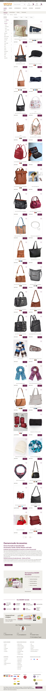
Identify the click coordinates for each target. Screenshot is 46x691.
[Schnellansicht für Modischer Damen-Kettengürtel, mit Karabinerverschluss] (40, 238)
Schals (6, 31)
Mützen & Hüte (7, 29)
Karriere (5, 664)
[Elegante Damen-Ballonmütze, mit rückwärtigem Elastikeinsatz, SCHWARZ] (35, 65)
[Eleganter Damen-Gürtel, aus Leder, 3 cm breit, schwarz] (36, 360)
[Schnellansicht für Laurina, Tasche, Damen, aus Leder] (25, 67)
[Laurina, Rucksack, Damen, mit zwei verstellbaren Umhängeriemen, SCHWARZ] (21, 163)
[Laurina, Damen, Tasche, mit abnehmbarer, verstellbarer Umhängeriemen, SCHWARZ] (21, 335)
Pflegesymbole (20, 661)
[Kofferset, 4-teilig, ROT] (19, 433)
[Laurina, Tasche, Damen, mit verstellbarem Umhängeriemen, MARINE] (20, 261)
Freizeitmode (6, 38)
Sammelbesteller (20, 649)
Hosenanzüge (6, 43)
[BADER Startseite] (8, 4)
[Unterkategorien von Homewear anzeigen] (11, 40)
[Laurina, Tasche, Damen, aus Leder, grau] (34, 506)
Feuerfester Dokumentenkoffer (35, 161)
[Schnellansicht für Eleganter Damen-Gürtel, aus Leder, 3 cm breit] (40, 362)
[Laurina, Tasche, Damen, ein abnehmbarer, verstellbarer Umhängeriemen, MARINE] (35, 408)
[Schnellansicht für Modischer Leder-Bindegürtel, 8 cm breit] (40, 92)
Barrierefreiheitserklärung (34, 651)
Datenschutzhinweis (28, 591)
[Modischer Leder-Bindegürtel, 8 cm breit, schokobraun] (37, 89)
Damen (5, 645)
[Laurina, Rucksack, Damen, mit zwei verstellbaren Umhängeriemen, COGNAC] (19, 187)
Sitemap (5, 644)
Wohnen (5, 649)
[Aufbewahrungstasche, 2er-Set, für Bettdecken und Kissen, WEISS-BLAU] (21, 40)
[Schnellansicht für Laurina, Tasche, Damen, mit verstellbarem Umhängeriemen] (25, 92)
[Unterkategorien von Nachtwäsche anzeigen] (11, 51)
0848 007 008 (9, 634)
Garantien (32, 648)
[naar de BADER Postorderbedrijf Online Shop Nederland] (12, 676)
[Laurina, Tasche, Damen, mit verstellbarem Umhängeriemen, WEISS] (22, 89)
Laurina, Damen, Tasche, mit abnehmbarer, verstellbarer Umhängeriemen (20, 334)
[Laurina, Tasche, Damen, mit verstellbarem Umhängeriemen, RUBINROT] (35, 531)
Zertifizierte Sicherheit (20, 648)
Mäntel (5, 49)
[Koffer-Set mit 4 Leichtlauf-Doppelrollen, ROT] (19, 506)
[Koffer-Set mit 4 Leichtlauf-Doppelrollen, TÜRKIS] (22, 506)
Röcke (5, 54)
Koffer (6, 28)
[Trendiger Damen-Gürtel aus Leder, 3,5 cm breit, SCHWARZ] (35, 40)
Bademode (5, 33)
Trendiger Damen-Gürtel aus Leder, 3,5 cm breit (35, 39)
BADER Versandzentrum (7, 663)
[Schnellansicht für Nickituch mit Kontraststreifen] (25, 533)
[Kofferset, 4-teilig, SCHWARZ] (21, 433)
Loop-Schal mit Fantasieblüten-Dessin (35, 456)
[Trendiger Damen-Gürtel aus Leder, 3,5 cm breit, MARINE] (34, 40)
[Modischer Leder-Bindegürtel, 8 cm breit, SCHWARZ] (36, 89)
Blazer (5, 34)
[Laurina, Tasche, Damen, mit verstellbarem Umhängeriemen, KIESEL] (35, 285)
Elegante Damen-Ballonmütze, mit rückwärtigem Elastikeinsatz (35, 63)
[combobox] (19, 4)
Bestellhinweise (20, 660)
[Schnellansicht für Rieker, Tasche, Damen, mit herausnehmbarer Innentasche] (25, 238)
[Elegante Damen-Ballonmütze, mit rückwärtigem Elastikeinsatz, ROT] (34, 65)
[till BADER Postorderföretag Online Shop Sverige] (7, 676)
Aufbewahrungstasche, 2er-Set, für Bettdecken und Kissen (20, 39)
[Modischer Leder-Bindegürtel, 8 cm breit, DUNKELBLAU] (34, 89)
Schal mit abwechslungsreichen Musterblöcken (35, 383)
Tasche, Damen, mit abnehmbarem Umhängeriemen (20, 407)
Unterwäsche (6, 648)
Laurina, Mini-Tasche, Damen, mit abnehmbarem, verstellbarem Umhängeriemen (20, 284)
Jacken (5, 44)
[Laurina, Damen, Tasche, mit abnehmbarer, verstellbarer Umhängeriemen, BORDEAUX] (19, 335)
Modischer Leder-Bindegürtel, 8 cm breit (35, 88)
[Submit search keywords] (24, 4)
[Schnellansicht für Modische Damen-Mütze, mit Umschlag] (25, 459)
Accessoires (5, 23)
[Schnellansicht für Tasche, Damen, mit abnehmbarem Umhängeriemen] (25, 410)
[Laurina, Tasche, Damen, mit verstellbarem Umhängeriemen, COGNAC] (18, 89)
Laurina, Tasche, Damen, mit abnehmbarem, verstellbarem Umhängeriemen (35, 113)
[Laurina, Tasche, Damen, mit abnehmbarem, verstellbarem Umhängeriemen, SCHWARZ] (21, 310)
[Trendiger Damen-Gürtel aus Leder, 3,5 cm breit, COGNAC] (32, 40)
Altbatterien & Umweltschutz (34, 649)
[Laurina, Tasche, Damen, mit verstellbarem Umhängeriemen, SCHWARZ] (21, 89)
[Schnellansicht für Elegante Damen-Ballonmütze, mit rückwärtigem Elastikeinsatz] (40, 67)
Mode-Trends (19, 667)
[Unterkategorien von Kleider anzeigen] (11, 48)
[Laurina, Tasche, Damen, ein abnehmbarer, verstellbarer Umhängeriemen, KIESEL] (34, 408)
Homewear (5, 39)
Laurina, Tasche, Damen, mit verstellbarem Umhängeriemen (20, 88)
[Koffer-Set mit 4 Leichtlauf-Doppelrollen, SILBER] (21, 506)
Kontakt (5, 660)
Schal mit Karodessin (20, 358)
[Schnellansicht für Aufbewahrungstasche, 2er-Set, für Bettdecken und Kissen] (25, 42)
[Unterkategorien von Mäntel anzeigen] (11, 50)
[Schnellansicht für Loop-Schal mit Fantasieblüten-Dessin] (40, 459)
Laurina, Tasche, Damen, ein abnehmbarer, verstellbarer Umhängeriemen (35, 407)
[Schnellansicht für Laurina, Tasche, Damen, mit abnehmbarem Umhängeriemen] (40, 484)
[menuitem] (5, 8)
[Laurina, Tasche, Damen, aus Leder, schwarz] (36, 506)
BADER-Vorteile (20, 644)
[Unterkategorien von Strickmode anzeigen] (11, 58)
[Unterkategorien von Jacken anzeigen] (11, 45)
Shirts (5, 56)
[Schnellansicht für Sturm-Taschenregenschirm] (40, 190)
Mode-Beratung (20, 664)
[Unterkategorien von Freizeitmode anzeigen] (11, 38)
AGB (31, 644)
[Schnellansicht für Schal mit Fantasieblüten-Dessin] (25, 386)
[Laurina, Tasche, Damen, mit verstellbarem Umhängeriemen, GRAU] (19, 89)
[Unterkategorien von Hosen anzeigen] (11, 41)
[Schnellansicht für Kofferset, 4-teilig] (25, 435)
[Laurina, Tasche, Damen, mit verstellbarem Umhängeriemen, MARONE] (34, 531)
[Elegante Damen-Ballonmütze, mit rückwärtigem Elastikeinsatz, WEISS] (36, 65)
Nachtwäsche (6, 51)
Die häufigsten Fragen (20, 651)
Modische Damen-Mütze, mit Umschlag (20, 456)
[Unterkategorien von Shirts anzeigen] (11, 56)
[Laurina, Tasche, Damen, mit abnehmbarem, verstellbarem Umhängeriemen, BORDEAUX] (19, 310)
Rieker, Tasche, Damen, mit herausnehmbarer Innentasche (20, 236)
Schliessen (39, 687)
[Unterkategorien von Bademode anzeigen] (11, 33)
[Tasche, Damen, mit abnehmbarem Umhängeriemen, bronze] (19, 408)
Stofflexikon (19, 663)
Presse (5, 661)
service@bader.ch (22, 634)
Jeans (5, 46)
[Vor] (32, 537)
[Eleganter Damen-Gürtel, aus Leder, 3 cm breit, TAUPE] (34, 360)
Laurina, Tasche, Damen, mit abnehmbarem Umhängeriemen (35, 480)
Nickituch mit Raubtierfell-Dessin (20, 480)
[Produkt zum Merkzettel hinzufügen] (26, 21)
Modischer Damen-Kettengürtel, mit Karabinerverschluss (35, 236)
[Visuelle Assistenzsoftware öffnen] (35, 683)
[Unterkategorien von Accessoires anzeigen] (11, 23)
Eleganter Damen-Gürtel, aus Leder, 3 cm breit (35, 358)
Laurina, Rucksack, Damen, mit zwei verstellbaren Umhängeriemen (20, 161)
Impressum (32, 645)
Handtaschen (7, 26)
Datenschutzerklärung (13, 689)
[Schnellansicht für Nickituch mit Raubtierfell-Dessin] (25, 484)
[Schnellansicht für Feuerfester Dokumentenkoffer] (40, 165)
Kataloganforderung (20, 654)
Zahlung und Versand (20, 645)
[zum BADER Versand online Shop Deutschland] (4, 676)
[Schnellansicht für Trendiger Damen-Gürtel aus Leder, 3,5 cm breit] (40, 42)
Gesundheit (5, 651)
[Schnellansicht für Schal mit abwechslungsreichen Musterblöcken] (40, 386)
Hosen (5, 41)
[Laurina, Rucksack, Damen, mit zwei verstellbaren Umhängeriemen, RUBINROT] (19, 163)
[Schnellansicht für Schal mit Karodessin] (25, 362)
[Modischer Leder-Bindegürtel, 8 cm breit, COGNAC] (33, 89)
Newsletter (19, 652)
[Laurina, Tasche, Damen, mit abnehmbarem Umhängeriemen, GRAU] (35, 481)
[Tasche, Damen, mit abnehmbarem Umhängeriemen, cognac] (20, 408)
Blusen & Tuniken (6, 36)
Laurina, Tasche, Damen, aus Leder (20, 63)
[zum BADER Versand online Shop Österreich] (9, 676)
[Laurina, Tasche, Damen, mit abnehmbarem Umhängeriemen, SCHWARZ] (36, 481)
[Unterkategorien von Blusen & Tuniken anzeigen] (11, 36)
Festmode (5, 21)
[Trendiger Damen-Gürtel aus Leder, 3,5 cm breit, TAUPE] (36, 40)
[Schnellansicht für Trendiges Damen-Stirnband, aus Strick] (40, 435)
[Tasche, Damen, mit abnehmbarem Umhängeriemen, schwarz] (21, 408)
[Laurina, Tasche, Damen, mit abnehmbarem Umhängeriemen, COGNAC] (34, 481)
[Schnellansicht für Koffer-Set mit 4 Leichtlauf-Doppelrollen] (25, 508)
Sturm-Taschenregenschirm (35, 186)
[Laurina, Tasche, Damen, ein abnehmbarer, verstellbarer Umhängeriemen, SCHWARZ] (36, 408)
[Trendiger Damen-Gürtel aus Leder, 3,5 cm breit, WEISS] (37, 40)
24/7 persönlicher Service (17, 1)
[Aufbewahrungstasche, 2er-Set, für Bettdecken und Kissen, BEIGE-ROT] (19, 40)
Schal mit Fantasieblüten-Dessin (20, 383)
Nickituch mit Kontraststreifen (20, 529)
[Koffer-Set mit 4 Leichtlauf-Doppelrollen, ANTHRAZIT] (18, 506)
